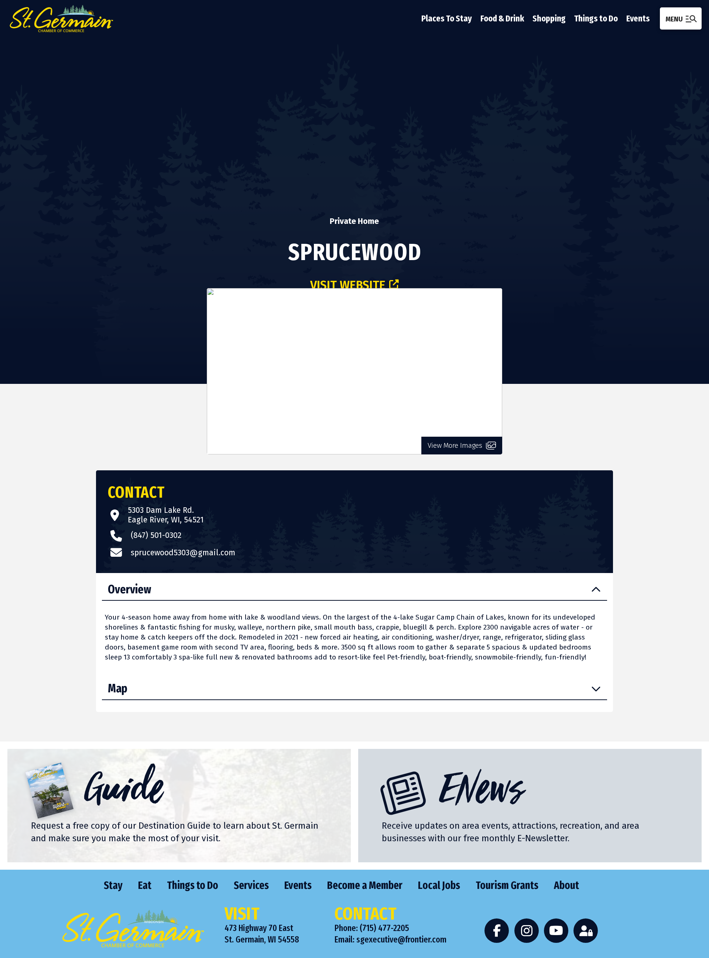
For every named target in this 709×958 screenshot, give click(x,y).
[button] (681, 18)
